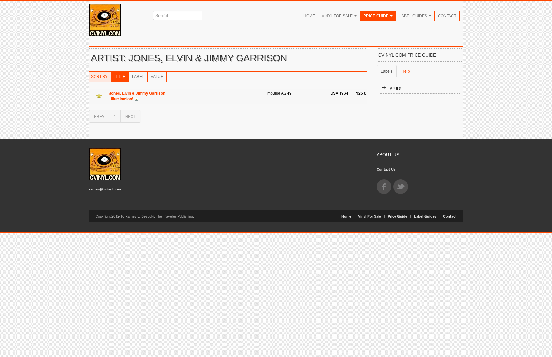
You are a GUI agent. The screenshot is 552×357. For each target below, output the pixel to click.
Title (120, 76)
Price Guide (376, 16)
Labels (387, 71)
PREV (99, 116)
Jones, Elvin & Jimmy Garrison (137, 93)
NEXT (130, 116)
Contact (447, 16)
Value (157, 76)
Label (138, 76)
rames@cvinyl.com (105, 189)
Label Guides (413, 16)
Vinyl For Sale (338, 16)
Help (406, 71)
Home (309, 16)
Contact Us (386, 169)
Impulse (395, 88)
